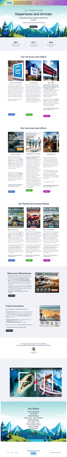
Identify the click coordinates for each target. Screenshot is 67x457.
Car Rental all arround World (33, 203)
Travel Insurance (14, 306)
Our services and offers (33, 56)
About (41, 2)
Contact (37, 3)
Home (37, 2)
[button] (47, 2)
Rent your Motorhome (19, 273)
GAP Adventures (51, 154)
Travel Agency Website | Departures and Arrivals (22, 3)
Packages (45, 2)
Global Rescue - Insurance (33, 154)
